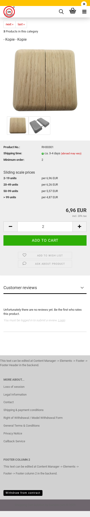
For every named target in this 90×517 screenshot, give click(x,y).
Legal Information (15, 394)
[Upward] (77, 510)
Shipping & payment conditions (23, 410)
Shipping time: (12, 153)
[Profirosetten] (7, 11)
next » (9, 24)
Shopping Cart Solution (29, 505)
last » (21, 24)
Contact (8, 402)
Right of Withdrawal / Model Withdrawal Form (33, 417)
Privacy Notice (12, 433)
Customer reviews (20, 287)
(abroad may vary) (71, 153)
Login (61, 320)
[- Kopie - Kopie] (45, 80)
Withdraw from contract (23, 492)
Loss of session (13, 386)
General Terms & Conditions (21, 425)
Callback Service (14, 441)
